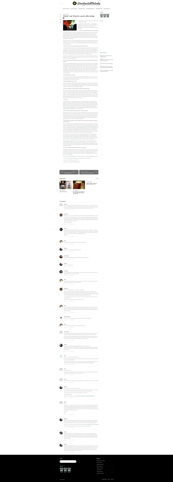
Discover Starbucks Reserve (101, 460)
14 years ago (65, 209)
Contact (112, 479)
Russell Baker (66, 255)
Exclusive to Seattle (66, 8)
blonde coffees (83, 84)
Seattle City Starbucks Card (82, 127)
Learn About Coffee (81, 8)
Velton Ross (75, 151)
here (79, 156)
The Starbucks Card (99, 8)
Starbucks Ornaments (100, 467)
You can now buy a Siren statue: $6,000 (106, 63)
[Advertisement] (107, 36)
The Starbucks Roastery (100, 473)
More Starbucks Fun (106, 8)
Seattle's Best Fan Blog (100, 464)
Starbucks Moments (100, 466)
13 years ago (65, 414)
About (109, 479)
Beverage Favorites (74, 8)
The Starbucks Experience (90, 8)
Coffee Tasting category (72, 156)
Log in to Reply (72, 209)
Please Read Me (104, 479)
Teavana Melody (99, 469)
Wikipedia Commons (76, 161)
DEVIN (101, 54)
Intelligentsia (88, 151)
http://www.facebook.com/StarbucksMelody (91, 424)
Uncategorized (91, 171)
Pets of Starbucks (99, 462)
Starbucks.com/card (77, 137)
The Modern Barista (100, 471)
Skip (100, 69)
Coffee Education (67, 171)
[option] (65, 187)
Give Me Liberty (81, 289)
